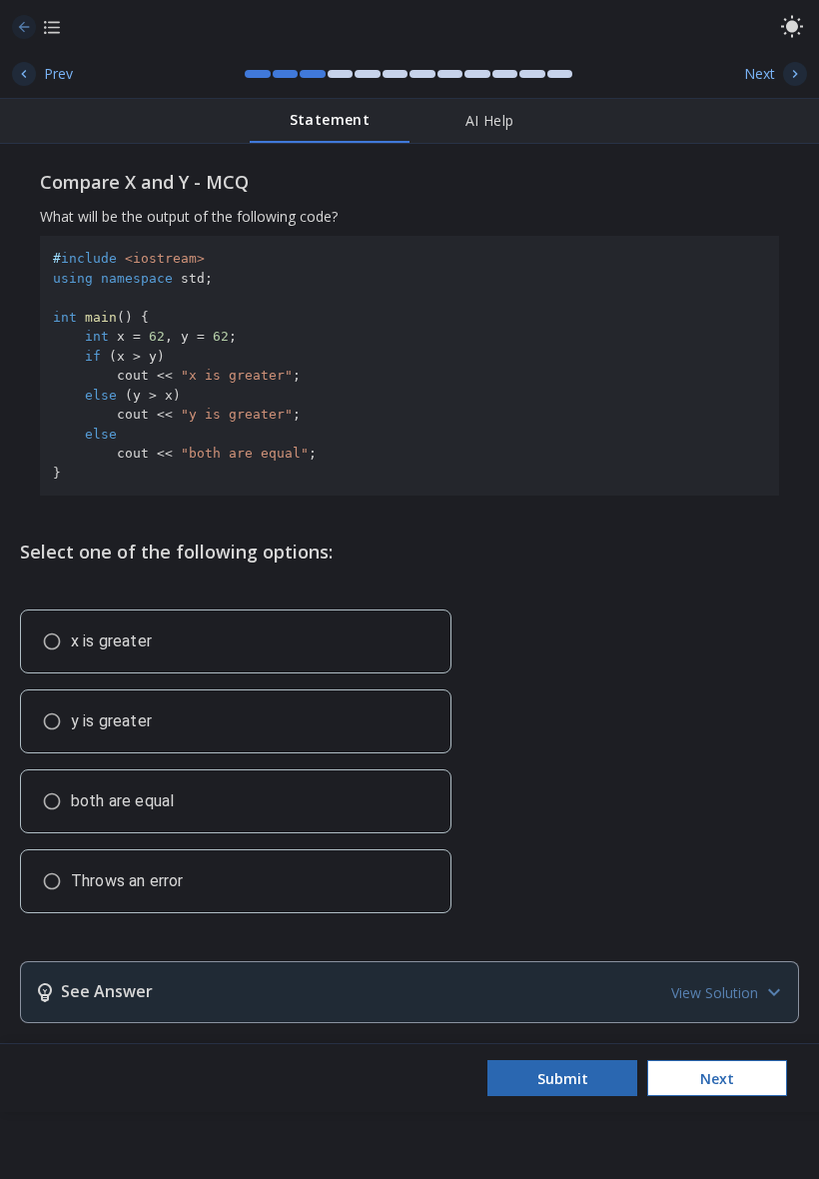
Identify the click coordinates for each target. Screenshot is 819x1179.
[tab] (330, 121)
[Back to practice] (24, 27)
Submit (562, 1078)
